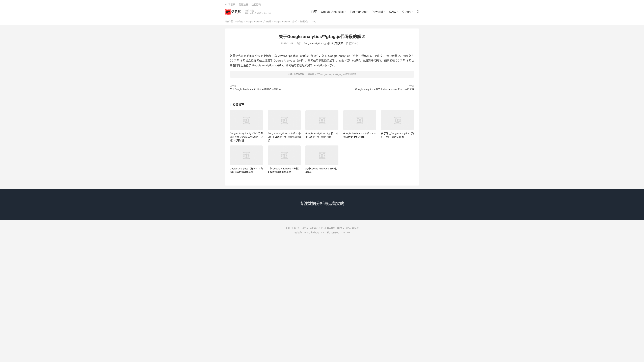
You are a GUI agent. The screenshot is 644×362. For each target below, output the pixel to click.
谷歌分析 (322, 228)
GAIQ (392, 11)
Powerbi (377, 11)
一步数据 (233, 12)
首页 (314, 11)
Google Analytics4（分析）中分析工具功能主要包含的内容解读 (284, 137)
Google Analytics (332, 11)
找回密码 (256, 4)
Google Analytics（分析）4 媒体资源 (291, 21)
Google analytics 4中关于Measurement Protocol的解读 (384, 89)
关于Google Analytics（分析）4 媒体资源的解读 (255, 89)
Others (406, 11)
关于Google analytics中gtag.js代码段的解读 (322, 36)
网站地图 (314, 228)
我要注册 (243, 4)
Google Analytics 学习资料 (258, 21)
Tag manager (359, 11)
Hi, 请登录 (230, 4)
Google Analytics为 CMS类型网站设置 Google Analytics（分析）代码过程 (246, 137)
